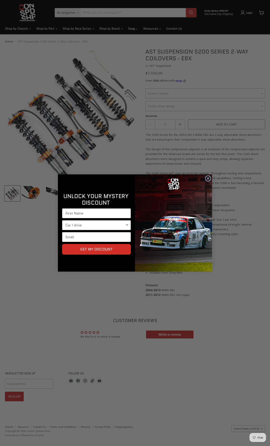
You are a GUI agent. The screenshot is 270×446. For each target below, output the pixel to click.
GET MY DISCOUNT (96, 249)
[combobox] (95, 225)
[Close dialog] (208, 178)
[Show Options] (127, 225)
